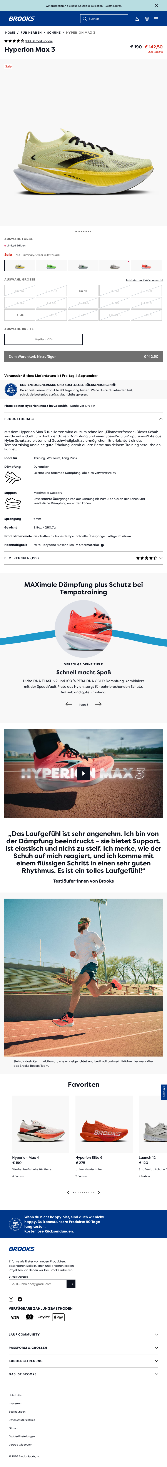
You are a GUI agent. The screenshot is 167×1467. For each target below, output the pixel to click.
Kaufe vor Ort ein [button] (82, 405)
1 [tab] (73, 1192)
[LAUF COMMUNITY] (83, 1334)
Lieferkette (15, 1395)
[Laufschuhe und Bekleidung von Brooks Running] (22, 18)
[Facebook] (20, 1299)
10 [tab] (93, 1192)
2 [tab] (75, 1192)
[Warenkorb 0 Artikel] (147, 19)
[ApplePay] (58, 1317)
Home (10, 32)
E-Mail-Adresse (18, 1276)
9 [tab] (90, 1192)
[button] (83, 142)
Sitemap (14, 1428)
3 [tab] (77, 1192)
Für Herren (31, 32)
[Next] (98, 704)
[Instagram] (11, 1299)
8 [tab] (88, 1192)
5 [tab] (82, 1192)
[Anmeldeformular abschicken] (71, 1284)
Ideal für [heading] (10, 458)
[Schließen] (156, 5)
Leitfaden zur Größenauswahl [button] (144, 280)
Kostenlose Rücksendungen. (49, 1231)
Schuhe (54, 32)
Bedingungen (17, 1411)
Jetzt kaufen (113, 5)
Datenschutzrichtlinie (22, 1419)
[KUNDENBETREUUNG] (83, 1360)
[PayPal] (44, 1317)
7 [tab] (86, 1192)
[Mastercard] (29, 1317)
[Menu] (156, 18)
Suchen (94, 18)
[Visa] (15, 1317)
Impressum (15, 1403)
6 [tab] (84, 1192)
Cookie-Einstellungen (22, 1436)
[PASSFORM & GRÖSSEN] (83, 1347)
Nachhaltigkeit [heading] (15, 544)
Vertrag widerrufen (20, 1444)
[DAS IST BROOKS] (83, 1374)
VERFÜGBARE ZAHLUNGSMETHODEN (41, 1308)
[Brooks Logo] (83, 1250)
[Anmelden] (137, 18)
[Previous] (68, 704)
